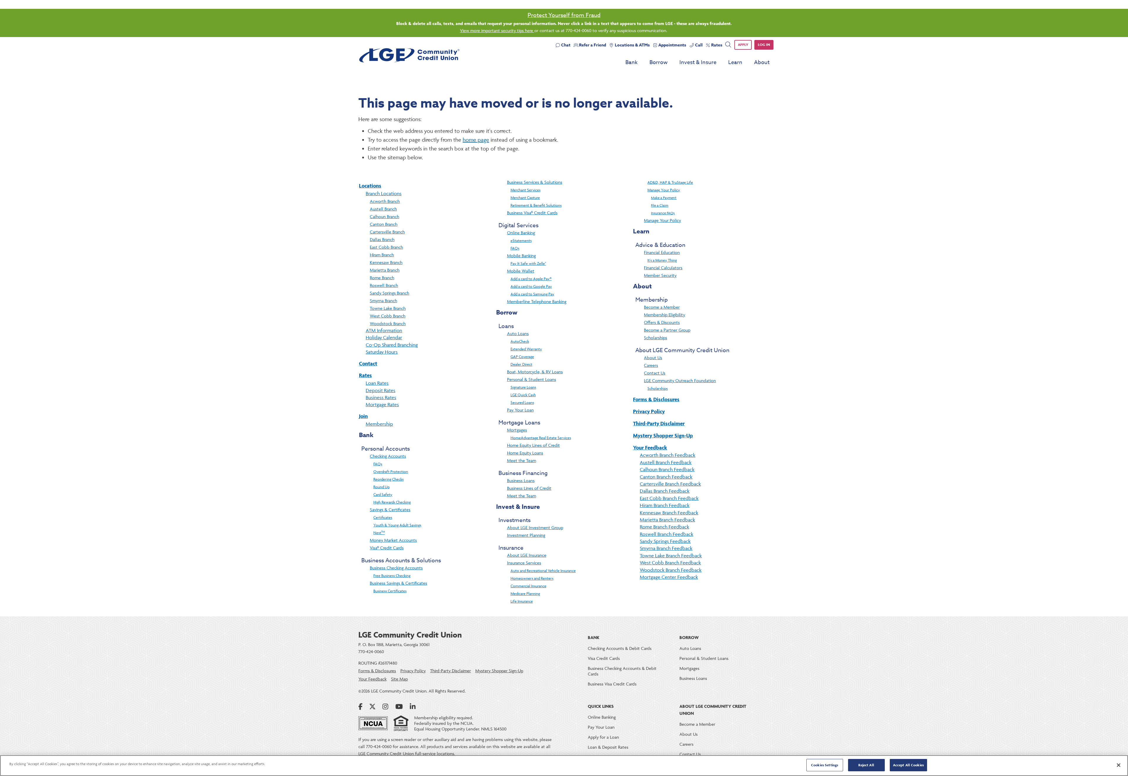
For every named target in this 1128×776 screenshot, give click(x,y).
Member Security (660, 275)
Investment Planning (526, 535)
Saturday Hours (382, 352)
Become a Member (662, 307)
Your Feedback (650, 447)
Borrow (658, 62)
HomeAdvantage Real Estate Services (541, 437)
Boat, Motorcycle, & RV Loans (535, 371)
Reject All (866, 765)
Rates (365, 375)
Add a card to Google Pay (531, 286)
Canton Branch (383, 224)
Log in (764, 44)
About (762, 62)
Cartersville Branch (387, 232)
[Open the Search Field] (728, 44)
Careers (651, 365)
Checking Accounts (388, 456)
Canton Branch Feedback (666, 477)
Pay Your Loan (520, 410)
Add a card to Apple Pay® (531, 278)
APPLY (743, 44)
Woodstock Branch (388, 323)
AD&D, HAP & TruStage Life (670, 182)
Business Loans (521, 480)
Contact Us (654, 373)
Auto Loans (518, 333)
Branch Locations (384, 193)
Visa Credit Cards (604, 658)
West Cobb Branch (387, 316)
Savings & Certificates (390, 509)
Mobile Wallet (520, 271)
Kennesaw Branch (386, 262)
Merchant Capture (525, 197)
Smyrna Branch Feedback (666, 548)
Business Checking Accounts (396, 568)
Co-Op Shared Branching (392, 345)
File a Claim (659, 205)
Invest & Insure (697, 62)
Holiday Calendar (384, 337)
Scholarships (655, 337)
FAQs (377, 463)
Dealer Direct (521, 364)
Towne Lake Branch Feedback (671, 555)
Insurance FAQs (663, 213)
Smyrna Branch (383, 300)
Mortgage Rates (382, 404)
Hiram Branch (382, 254)
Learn (735, 62)
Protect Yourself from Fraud (564, 15)
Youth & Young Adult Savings (397, 525)
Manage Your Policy (663, 190)
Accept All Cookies (908, 765)
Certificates (382, 517)
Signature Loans (523, 387)
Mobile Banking (521, 255)
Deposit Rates (380, 390)
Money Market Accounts (393, 540)
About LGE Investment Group (535, 527)
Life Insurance (522, 601)
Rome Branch (382, 277)
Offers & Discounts (662, 322)
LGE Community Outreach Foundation (680, 380)
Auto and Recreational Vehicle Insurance (543, 570)
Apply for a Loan (603, 737)
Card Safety (382, 494)
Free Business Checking (391, 575)
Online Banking (521, 232)
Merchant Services (525, 190)
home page (476, 139)
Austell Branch (383, 209)
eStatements (521, 240)
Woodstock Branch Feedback (670, 570)
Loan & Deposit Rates (608, 747)
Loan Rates (377, 383)
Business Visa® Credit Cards (532, 212)
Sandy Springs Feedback (665, 541)
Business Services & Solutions (534, 182)
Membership (379, 424)
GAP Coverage (522, 356)
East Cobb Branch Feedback (669, 498)
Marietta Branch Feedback (667, 520)
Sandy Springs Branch (389, 293)
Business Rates (381, 397)
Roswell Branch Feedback (666, 534)
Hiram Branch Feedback (664, 505)
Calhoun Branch (384, 216)
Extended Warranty (526, 349)
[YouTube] (399, 706)
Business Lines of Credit (529, 488)
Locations (370, 185)
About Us (653, 357)
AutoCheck (520, 341)
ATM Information (384, 330)
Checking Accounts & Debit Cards (620, 648)
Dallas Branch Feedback (664, 491)
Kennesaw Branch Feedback (669, 513)
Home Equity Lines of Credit (533, 445)
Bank (631, 62)
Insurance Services (524, 563)
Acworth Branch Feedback (667, 455)
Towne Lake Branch (388, 308)
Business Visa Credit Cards (612, 684)
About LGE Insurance (526, 555)
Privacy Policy (649, 411)
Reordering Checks (388, 479)
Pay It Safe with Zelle (528, 263)
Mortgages (517, 430)
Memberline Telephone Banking (536, 301)
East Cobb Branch (386, 247)
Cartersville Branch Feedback (670, 484)
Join (363, 416)
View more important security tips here (497, 30)
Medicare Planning (525, 593)
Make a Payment (664, 197)
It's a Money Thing (662, 260)
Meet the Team (521, 460)
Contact (368, 363)
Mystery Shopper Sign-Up (663, 435)
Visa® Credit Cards (387, 548)
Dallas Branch (382, 239)
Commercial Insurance (528, 585)
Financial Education (662, 252)
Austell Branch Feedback (665, 462)
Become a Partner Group (667, 330)
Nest (379, 532)
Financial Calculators (663, 267)
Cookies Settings (824, 765)
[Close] (1118, 765)
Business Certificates (390, 590)
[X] (372, 706)
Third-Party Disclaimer (659, 423)
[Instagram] (385, 706)
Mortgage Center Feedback (669, 577)
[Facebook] (360, 706)
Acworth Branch (385, 201)
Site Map (399, 679)
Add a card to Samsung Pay (532, 294)
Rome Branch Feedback (664, 527)
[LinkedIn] (413, 706)
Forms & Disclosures (656, 399)
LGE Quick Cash (523, 394)
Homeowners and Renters (532, 578)
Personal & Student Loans (531, 379)
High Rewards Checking (392, 502)
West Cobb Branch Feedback (670, 563)
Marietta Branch (385, 270)
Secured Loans (522, 402)
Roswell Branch (384, 285)
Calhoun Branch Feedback (667, 469)
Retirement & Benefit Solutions (536, 205)
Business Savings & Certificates (398, 583)
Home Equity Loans (525, 453)
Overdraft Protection (390, 471)
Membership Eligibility (664, 314)
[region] (564, 765)
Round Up (381, 486)
